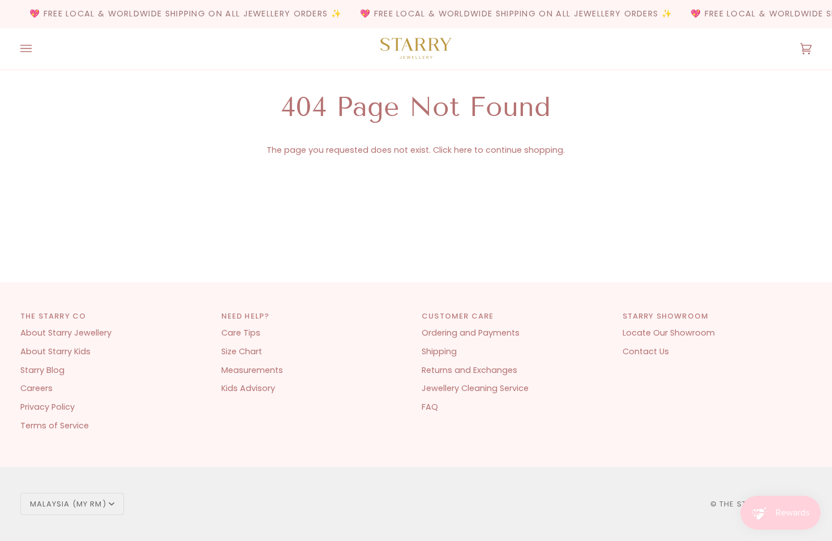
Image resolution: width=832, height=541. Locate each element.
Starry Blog (42, 370)
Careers (36, 388)
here (463, 150)
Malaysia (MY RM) (68, 504)
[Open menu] (37, 49)
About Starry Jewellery (65, 332)
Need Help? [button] (245, 316)
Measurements (252, 370)
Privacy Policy (47, 407)
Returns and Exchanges (469, 370)
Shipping (439, 351)
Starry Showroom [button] (666, 316)
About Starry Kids (55, 351)
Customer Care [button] (458, 316)
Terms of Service (54, 425)
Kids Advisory (248, 388)
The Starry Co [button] (53, 316)
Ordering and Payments (471, 332)
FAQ (430, 407)
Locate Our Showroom (669, 332)
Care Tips (240, 332)
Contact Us (646, 351)
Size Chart (241, 351)
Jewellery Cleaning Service (475, 388)
